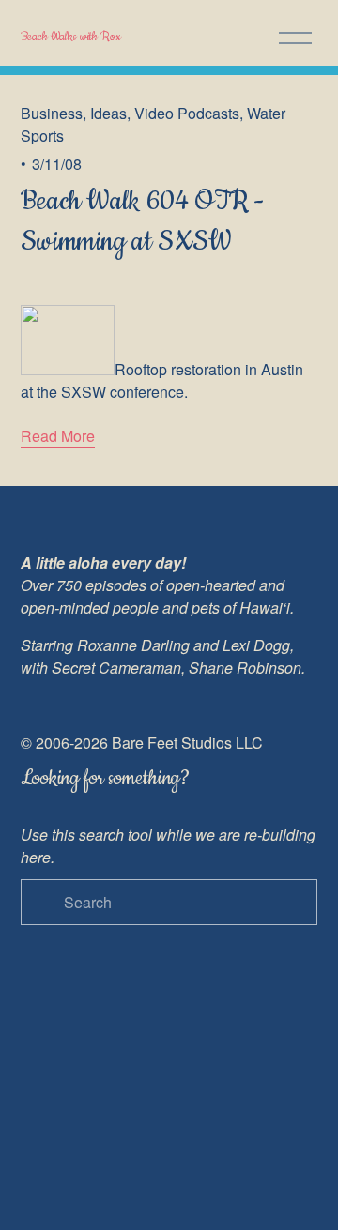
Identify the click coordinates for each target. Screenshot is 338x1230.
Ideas (108, 113)
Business (52, 113)
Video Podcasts (186, 113)
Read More (58, 436)
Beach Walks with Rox (71, 36)
